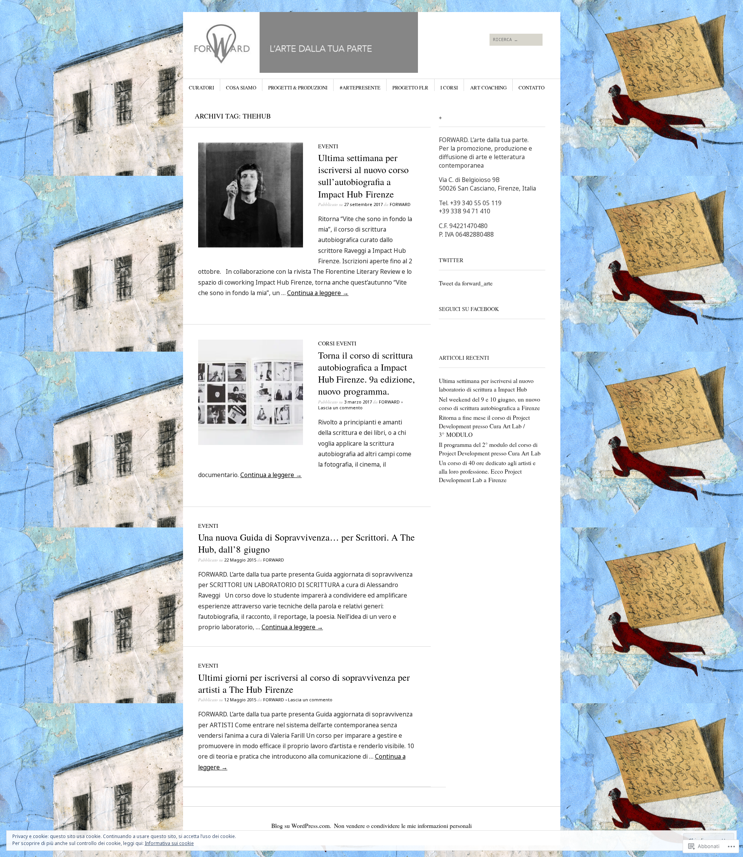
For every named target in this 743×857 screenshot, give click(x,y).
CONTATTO (531, 87)
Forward (400, 204)
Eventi (328, 146)
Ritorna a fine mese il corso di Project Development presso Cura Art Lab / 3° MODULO (484, 426)
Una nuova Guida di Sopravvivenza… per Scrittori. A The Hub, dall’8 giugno (306, 543)
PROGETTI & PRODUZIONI (297, 87)
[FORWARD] (313, 41)
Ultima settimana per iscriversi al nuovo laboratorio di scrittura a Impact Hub (486, 385)
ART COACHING (488, 87)
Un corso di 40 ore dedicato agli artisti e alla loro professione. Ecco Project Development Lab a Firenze (487, 471)
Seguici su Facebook (469, 309)
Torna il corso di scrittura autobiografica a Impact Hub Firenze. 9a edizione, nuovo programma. (366, 373)
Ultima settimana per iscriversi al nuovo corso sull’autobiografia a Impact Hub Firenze (363, 175)
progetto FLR (410, 87)
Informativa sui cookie (169, 843)
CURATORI (201, 87)
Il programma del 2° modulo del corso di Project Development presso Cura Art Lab (490, 449)
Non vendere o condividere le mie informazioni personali (403, 826)
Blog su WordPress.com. (301, 826)
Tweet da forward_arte (466, 283)
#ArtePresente (360, 87)
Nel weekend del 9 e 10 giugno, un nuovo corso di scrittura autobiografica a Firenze (489, 403)
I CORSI (449, 87)
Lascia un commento (340, 407)
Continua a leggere (318, 293)
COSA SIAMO (241, 87)
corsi (326, 343)
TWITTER (451, 260)
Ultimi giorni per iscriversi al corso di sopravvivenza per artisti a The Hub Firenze (304, 683)
